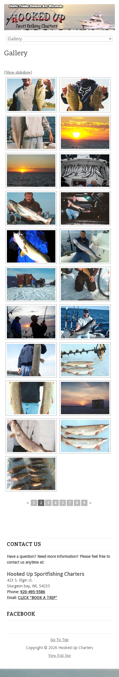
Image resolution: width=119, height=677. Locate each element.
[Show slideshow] (18, 72)
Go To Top (59, 640)
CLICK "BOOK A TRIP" (37, 597)
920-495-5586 (32, 592)
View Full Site (59, 655)
